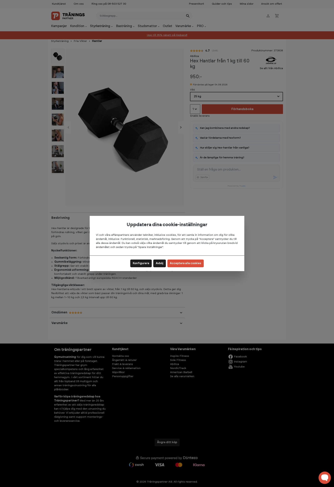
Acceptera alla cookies (185, 263)
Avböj (159, 263)
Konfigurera (141, 263)
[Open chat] (325, 478)
